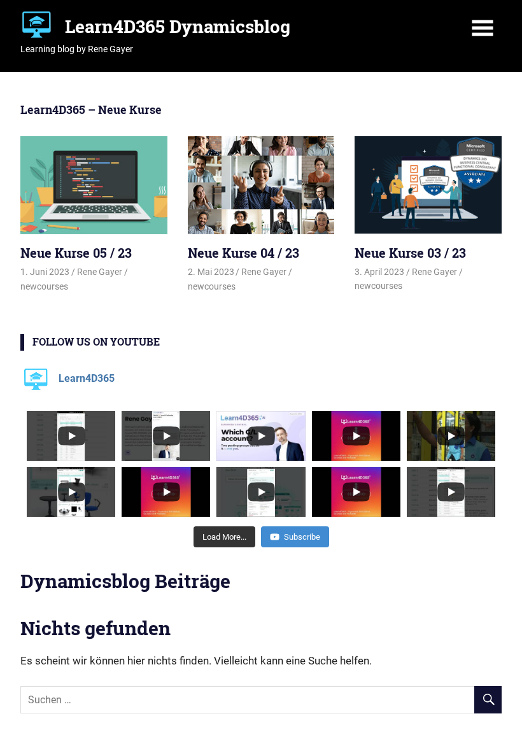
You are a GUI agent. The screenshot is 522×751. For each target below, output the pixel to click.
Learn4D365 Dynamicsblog (177, 26)
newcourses (44, 286)
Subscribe (302, 537)
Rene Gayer (99, 272)
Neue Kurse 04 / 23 (243, 252)
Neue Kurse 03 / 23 (410, 252)
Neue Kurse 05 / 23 (76, 252)
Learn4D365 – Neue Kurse (91, 109)
